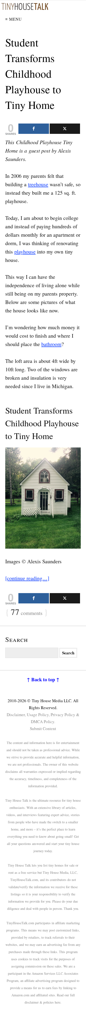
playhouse (25, 251)
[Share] (33, 129)
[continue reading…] (27, 578)
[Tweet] (65, 129)
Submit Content (43, 728)
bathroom (51, 344)
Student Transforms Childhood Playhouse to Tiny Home (33, 73)
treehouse (38, 184)
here (57, 1002)
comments (27, 612)
